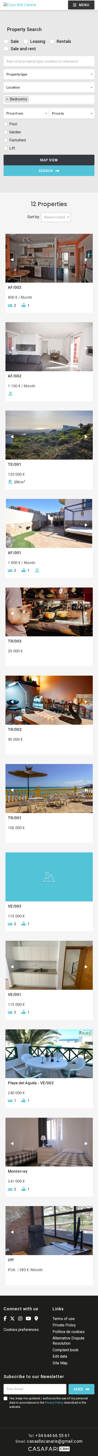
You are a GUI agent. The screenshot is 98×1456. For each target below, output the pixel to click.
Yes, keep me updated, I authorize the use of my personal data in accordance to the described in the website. (48, 1403)
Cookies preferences (21, 1329)
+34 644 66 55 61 (52, 1435)
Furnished (17, 140)
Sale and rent (23, 48)
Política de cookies (69, 1331)
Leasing (37, 41)
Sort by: (33, 217)
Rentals (63, 41)
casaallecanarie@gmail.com (55, 1441)
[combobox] (49, 74)
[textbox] (31, 99)
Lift (12, 148)
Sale (14, 41)
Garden (15, 132)
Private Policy (64, 1325)
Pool (13, 124)
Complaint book (65, 1350)
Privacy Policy (54, 1402)
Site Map (60, 1363)
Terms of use (64, 1318)
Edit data (60, 1356)
